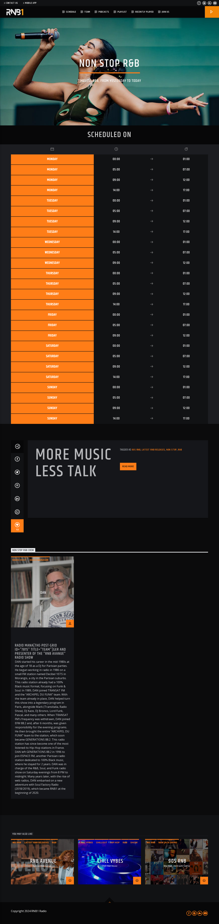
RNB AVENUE (43, 861)
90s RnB (136, 450)
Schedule (71, 12)
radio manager (39, 559)
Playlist (122, 12)
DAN (43, 593)
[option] (42, 677)
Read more (128, 466)
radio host (19, 559)
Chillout (101, 842)
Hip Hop (115, 842)
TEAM (87, 12)
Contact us (12, 3)
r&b (180, 450)
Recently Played (144, 12)
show (134, 842)
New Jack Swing (167, 842)
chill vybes (86, 842)
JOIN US (165, 12)
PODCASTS (104, 12)
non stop (171, 450)
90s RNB (177, 861)
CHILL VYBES (110, 861)
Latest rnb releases (153, 450)
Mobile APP (31, 3)
